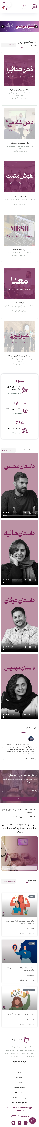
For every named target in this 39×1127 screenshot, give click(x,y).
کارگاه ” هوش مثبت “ (19, 196)
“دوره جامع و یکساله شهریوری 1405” (19, 356)
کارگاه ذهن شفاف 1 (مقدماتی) (19, 90)
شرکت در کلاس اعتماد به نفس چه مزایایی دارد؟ (20, 969)
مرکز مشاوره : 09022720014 (19, 1116)
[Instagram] (19, 1123)
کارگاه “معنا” (19, 302)
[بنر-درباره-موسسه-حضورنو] (19, 26)
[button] (34, 6)
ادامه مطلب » (30, 929)
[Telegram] (13, 1123)
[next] (36, 26)
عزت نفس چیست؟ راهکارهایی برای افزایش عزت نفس (20, 922)
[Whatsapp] (26, 1123)
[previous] (3, 26)
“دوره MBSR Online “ (19, 249)
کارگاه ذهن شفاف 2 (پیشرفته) (19, 143)
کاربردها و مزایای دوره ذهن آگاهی (21, 1014)
